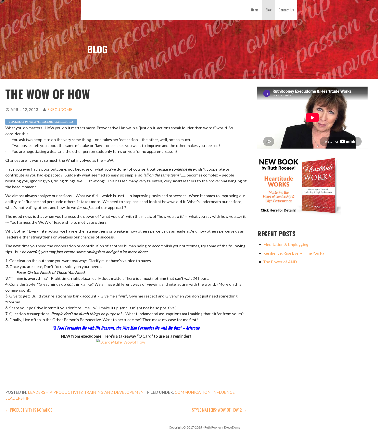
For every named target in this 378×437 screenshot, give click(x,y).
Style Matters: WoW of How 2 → (219, 410)
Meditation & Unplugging (285, 244)
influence (223, 392)
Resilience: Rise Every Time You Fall (295, 253)
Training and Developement (115, 392)
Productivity (67, 392)
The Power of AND (280, 261)
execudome (59, 109)
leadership (17, 398)
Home (254, 9)
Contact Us (286, 9)
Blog (268, 9)
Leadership (40, 392)
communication (193, 392)
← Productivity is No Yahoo (29, 410)
